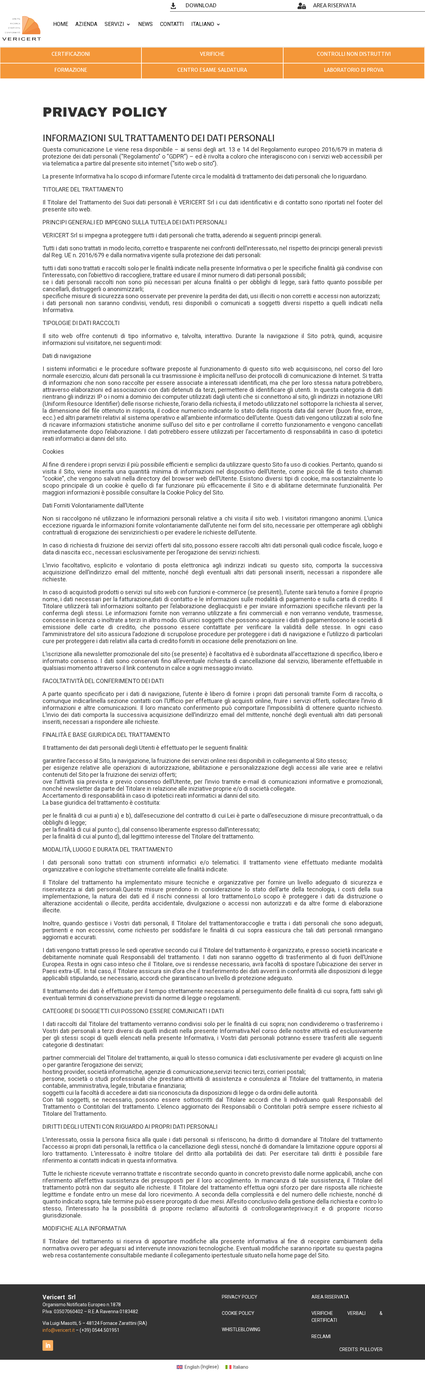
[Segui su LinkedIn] (47, 1345)
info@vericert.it (58, 1330)
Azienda (86, 24)
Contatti (172, 24)
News (145, 24)
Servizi (114, 24)
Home (60, 24)
